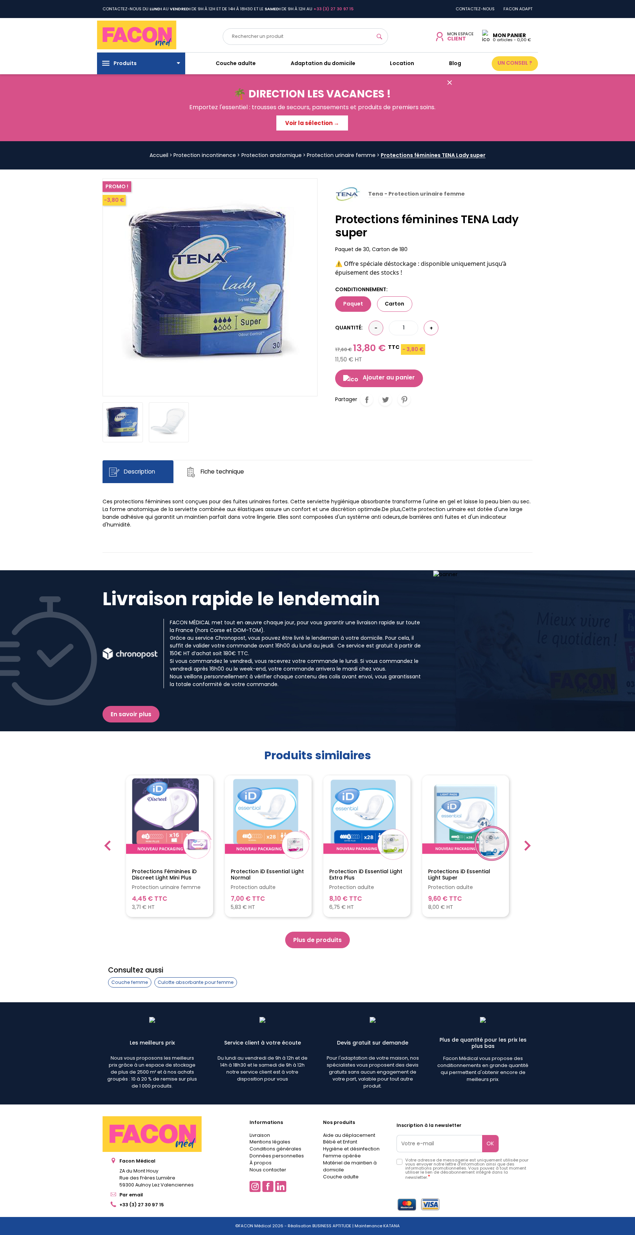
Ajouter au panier (389, 377)
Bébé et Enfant (340, 1142)
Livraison (260, 1135)
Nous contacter (268, 1170)
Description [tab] (138, 472)
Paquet (353, 303)
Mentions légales (270, 1142)
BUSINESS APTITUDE (331, 1226)
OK (490, 1143)
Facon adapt (517, 9)
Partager (366, 399)
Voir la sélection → (312, 123)
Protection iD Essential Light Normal (267, 874)
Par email (131, 1195)
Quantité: (349, 327)
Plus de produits (317, 940)
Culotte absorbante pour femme (196, 982)
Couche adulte (341, 1177)
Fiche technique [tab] (221, 472)
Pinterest (404, 399)
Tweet (385, 399)
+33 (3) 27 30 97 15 (141, 1205)
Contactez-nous (475, 9)
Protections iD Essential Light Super (459, 874)
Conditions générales (275, 1149)
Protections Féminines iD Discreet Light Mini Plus (164, 874)
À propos (261, 1163)
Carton (394, 303)
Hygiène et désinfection (351, 1149)
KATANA (391, 1226)
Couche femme (129, 982)
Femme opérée (342, 1156)
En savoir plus (131, 714)
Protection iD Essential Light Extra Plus (365, 874)
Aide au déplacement (349, 1135)
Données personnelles (277, 1156)
